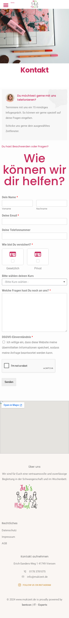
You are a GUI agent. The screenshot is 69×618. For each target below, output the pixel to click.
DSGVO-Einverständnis (17, 337)
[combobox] (34, 282)
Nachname (41, 208)
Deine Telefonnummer (16, 230)
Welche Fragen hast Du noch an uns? (26, 290)
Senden (9, 382)
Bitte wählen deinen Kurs (18, 276)
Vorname (6, 208)
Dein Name (10, 197)
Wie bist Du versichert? (17, 244)
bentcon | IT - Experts (34, 604)
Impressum (8, 536)
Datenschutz (9, 530)
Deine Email (10, 215)
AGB (4, 543)
